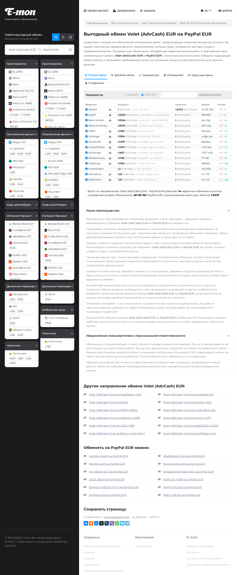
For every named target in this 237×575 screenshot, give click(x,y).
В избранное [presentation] (96, 83)
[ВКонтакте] (86, 523)
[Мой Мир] (96, 523)
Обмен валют (98, 10)
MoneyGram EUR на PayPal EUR (184, 463)
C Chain (25, 114)
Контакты (192, 552)
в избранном (92, 517)
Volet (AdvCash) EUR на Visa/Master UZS (115, 394)
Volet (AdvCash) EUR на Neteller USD (187, 402)
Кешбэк (150, 10)
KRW (13, 363)
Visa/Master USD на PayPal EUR (183, 456)
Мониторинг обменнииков (102, 546)
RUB (20, 153)
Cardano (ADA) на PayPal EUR (108, 456)
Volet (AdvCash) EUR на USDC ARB (111, 425)
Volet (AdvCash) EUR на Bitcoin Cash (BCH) (117, 433)
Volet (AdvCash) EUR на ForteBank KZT (188, 394)
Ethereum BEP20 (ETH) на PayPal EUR (114, 487)
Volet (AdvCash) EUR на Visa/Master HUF (189, 433)
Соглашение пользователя (204, 558)
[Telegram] (127, 523)
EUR (28, 153)
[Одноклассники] (91, 523)
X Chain (14, 114)
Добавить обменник (200, 546)
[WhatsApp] (117, 523)
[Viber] (112, 523)
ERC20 (14, 126)
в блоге (154, 517)
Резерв (205, 104)
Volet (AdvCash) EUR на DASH (108, 402)
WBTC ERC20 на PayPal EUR (181, 495)
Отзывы (221, 104)
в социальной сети (116, 517)
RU (206, 10)
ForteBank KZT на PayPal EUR (108, 471)
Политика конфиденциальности (208, 564)
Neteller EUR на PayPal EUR (107, 463)
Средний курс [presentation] (150, 75)
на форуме (139, 517)
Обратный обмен (202, 75)
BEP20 (49, 120)
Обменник (91, 104)
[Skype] (122, 523)
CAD (28, 358)
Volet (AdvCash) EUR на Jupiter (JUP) (187, 417)
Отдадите (132, 95)
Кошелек (15, 279)
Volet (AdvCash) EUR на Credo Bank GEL (189, 410)
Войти (227, 10)
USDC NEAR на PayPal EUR (106, 479)
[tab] (95, 75)
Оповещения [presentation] (175, 75)
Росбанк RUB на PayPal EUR (107, 495)
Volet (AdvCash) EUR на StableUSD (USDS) (191, 425)
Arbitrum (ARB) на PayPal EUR (183, 479)
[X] (101, 523)
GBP (20, 358)
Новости (89, 558)
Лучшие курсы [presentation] (97, 75)
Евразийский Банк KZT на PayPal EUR (188, 471)
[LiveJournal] (106, 523)
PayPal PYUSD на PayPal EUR (182, 487)
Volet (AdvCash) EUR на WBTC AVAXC (113, 410)
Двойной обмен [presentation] (124, 75)
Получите (150, 95)
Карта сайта (92, 564)
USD (12, 153)
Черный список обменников (103, 570)
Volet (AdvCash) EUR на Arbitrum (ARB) (115, 417)
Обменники (126, 10)
